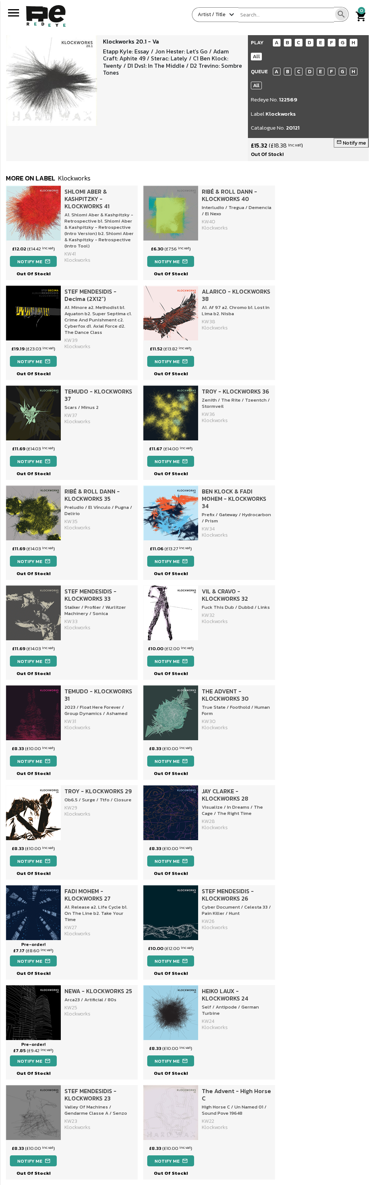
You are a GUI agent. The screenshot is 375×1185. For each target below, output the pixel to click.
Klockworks (281, 113)
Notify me (351, 143)
